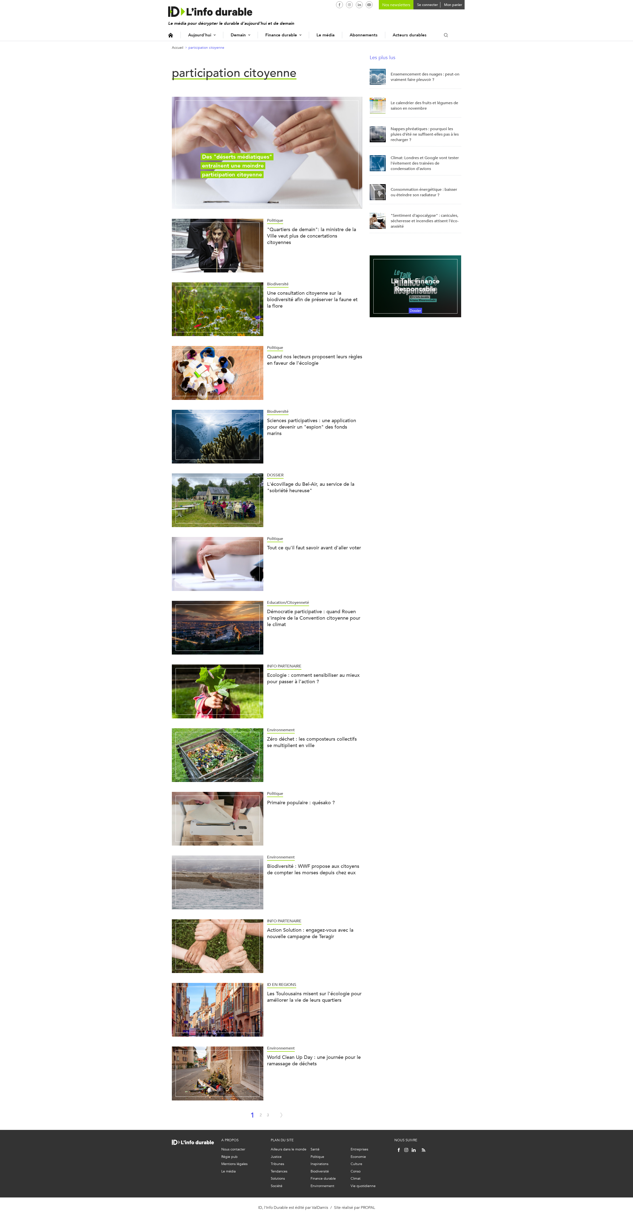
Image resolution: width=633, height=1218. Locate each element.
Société (276, 1186)
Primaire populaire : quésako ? (301, 802)
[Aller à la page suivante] (281, 1115)
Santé (315, 1149)
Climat (356, 1178)
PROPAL (368, 1207)
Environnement (322, 1186)
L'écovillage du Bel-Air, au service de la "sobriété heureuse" (310, 487)
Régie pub (229, 1156)
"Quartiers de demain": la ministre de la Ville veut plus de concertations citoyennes (311, 236)
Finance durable (281, 35)
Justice (276, 1156)
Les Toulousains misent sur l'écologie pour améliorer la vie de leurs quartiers (314, 996)
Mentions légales (234, 1164)
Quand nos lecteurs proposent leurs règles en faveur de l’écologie (314, 359)
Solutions (278, 1178)
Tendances (279, 1171)
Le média (325, 35)
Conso (356, 1171)
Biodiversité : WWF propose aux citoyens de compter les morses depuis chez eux (313, 869)
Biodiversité (320, 1171)
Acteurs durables (410, 35)
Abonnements (364, 35)
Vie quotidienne (363, 1186)
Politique (317, 1156)
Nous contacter (233, 1149)
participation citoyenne (206, 47)
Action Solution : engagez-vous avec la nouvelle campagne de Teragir (310, 933)
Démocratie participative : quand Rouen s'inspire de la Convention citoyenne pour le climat (313, 618)
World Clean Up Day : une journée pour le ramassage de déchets (314, 1060)
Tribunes (277, 1164)
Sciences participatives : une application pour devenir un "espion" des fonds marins (311, 427)
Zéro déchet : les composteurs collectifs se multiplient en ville (312, 742)
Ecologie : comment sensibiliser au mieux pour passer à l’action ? (313, 678)
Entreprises (359, 1149)
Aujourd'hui (199, 35)
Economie (358, 1156)
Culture (356, 1164)
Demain (238, 35)
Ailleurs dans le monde (288, 1149)
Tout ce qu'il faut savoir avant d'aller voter (314, 547)
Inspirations (319, 1164)
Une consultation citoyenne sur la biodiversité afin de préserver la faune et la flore (312, 299)
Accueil (170, 35)
